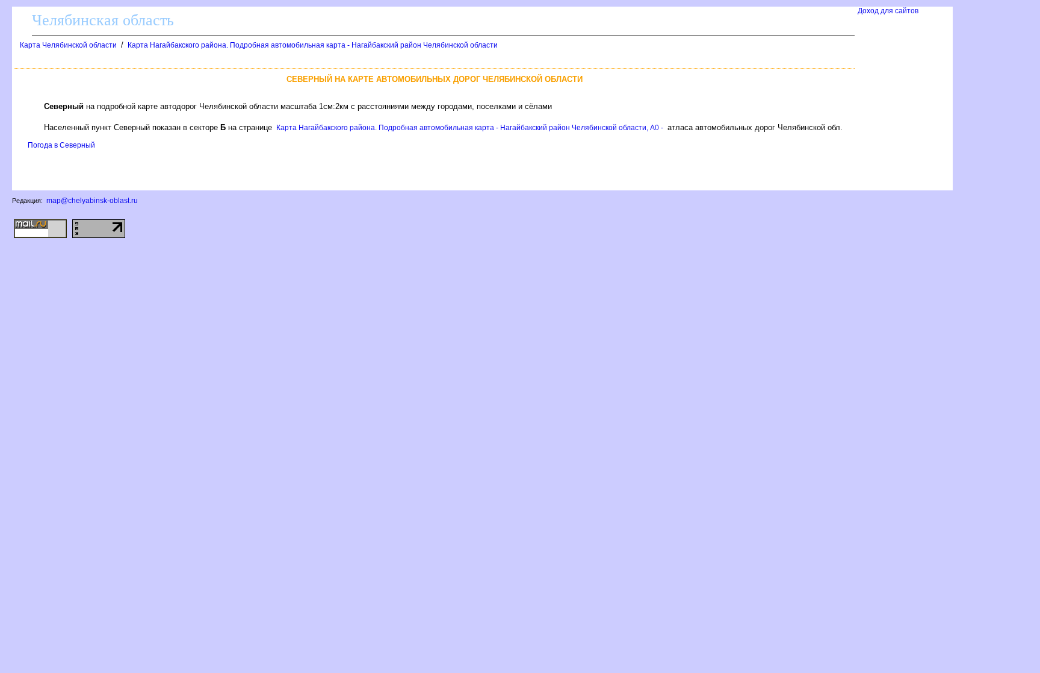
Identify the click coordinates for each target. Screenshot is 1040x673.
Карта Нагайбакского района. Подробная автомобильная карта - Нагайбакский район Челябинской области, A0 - (469, 128)
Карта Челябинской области (68, 45)
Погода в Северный (61, 145)
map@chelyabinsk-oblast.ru (92, 200)
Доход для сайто (888, 11)
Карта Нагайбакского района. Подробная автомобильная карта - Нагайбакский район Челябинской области (313, 45)
